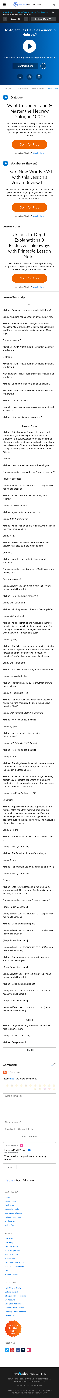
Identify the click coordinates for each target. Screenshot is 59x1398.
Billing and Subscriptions (15, 1296)
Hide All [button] (29, 1050)
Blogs (7, 1270)
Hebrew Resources (13, 1217)
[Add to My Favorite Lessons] (20, 77)
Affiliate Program (12, 1274)
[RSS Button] (5, 1072)
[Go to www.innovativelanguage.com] (29, 1373)
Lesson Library (8, 12)
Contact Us (9, 1316)
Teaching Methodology (14, 1308)
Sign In (13, 1079)
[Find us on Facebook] (18, 1350)
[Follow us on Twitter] (7, 1350)
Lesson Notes (38, 88)
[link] (5, 19)
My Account (10, 1300)
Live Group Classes (13, 1213)
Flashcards (9, 1205)
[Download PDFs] (39, 77)
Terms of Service (35, 1393)
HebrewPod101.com (37, 1381)
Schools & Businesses (14, 1266)
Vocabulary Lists (12, 1209)
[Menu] (4, 4)
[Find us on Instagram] (29, 1350)
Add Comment (29, 1136)
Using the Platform (13, 1304)
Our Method (10, 1238)
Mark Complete (25, 66)
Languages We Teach (14, 1262)
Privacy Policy (23, 1385)
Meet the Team (11, 1246)
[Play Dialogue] (5, 97)
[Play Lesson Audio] (29, 46)
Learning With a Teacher (15, 1312)
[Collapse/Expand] (29, 1065)
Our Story (9, 1242)
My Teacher (10, 1221)
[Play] (5, 163)
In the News (10, 1258)
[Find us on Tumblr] (23, 1350)
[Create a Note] (29, 77)
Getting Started (11, 1292)
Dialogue (7, 88)
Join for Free (29, 144)
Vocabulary (23, 88)
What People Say (12, 1250)
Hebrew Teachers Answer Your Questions (32, 12)
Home (7, 1197)
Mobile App (9, 1225)
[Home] (27, 6)
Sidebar (43, 19)
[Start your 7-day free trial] (13, 1328)
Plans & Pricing (11, 1254)
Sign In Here (38, 153)
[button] (54, 4)
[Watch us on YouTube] (12, 1350)
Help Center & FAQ (13, 1288)
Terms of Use (36, 1385)
